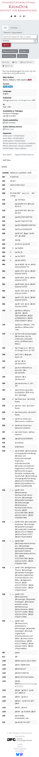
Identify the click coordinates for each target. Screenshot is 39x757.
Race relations (20, 148)
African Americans (10, 143)
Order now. (9, 129)
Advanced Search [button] (10, 51)
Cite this (6, 62)
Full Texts (14, 28)
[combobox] (19, 37)
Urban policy (8, 141)
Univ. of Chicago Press (22, 100)
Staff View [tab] (6, 160)
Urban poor (7, 136)
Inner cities (7, 138)
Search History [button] (9, 56)
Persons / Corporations (13, 32)
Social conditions (25, 146)
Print (15, 62)
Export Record (27, 62)
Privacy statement (20, 749)
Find (7, 45)
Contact (20, 744)
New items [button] (22, 56)
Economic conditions (27, 143)
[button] (16, 16)
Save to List (8, 66)
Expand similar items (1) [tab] (24, 154)
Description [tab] (7, 154)
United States (19, 136)
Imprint (20, 746)
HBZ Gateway (10, 122)
